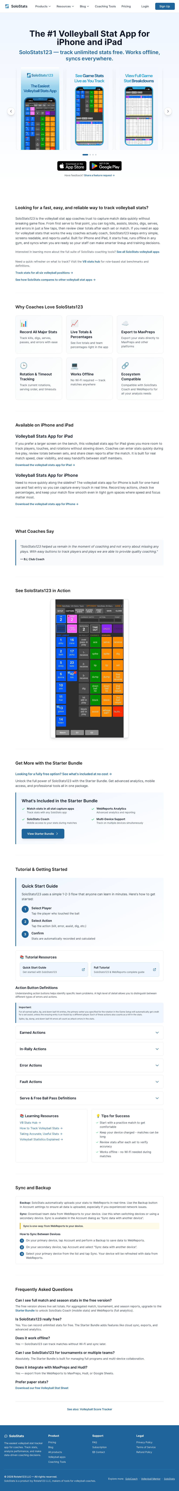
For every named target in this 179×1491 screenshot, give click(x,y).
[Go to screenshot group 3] (93, 154)
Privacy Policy (144, 1442)
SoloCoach (131, 1478)
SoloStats (169, 1478)
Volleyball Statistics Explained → (41, 1139)
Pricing (126, 6)
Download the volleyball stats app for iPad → (45, 465)
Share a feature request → (99, 175)
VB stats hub (91, 261)
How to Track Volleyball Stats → (41, 1128)
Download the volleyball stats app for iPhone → (46, 504)
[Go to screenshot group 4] (95, 154)
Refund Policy (144, 1452)
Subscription (99, 1447)
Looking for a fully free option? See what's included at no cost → (63, 774)
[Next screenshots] (168, 111)
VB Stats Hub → (30, 1122)
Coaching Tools (105, 6)
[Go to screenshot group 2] (90, 154)
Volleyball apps (56, 1456)
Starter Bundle (25, 1310)
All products (55, 1452)
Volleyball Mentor (150, 1478)
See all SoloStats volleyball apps (138, 251)
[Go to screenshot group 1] (85, 154)
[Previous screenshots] (11, 111)
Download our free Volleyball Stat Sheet (41, 1388)
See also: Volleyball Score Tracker (89, 1409)
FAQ (94, 1442)
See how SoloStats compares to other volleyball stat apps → (55, 279)
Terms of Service (146, 1447)
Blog (50, 1447)
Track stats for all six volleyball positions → (44, 272)
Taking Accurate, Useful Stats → (41, 1133)
